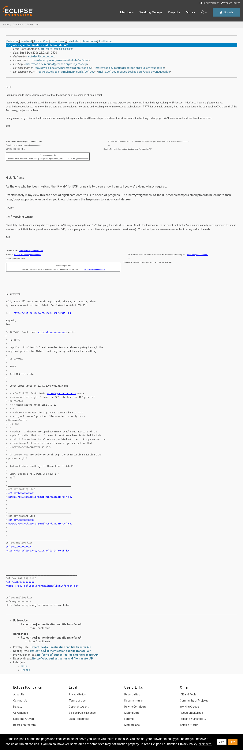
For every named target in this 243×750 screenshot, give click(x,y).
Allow (232, 741)
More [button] (189, 12)
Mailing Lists (132, 712)
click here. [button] (205, 744)
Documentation (134, 700)
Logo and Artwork (24, 718)
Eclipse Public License (82, 712)
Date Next (26, 41)
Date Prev (12, 41)
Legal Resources (79, 718)
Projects (174, 12)
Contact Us (20, 700)
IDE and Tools (188, 694)
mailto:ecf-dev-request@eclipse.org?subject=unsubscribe (134, 71)
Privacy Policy (77, 694)
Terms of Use (77, 700)
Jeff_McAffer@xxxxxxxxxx (55, 48)
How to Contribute (135, 706)
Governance (20, 712)
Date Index (73, 41)
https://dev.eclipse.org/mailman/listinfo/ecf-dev (58, 60)
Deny (221, 741)
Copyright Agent (79, 706)
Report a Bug (132, 694)
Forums (129, 718)
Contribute (18, 24)
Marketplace (132, 724)
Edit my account (210, 3)
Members (127, 12)
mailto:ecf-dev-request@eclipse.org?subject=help (56, 64)
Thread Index (89, 41)
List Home (105, 41)
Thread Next (57, 41)
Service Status (189, 724)
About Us (18, 694)
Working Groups (150, 12)
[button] (204, 12)
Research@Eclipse (191, 712)
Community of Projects (194, 700)
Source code (32, 24)
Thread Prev (41, 41)
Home (6, 24)
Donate (228, 12)
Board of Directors (24, 724)
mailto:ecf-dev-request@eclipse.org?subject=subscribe (129, 67)
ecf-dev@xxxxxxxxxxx (41, 56)
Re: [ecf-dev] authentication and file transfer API (51, 624)
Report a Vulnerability (193, 718)
